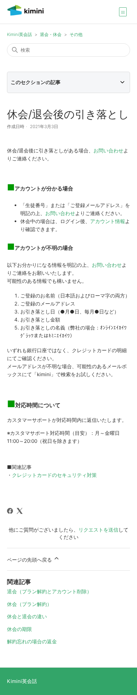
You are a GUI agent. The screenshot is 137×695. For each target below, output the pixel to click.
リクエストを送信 (98, 530)
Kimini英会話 (19, 34)
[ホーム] (25, 15)
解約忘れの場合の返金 (32, 641)
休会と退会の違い (27, 616)
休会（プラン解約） (29, 604)
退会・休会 (51, 34)
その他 (75, 34)
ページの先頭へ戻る (30, 560)
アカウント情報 (107, 221)
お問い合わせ (108, 150)
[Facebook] (10, 511)
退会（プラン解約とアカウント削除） (49, 591)
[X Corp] (20, 511)
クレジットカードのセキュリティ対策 (54, 475)
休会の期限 (19, 629)
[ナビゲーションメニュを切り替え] (123, 11)
